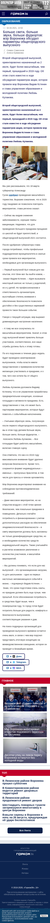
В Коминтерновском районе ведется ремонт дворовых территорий (20, 791)
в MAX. (16, 668)
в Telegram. (18, 662)
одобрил (13, 195)
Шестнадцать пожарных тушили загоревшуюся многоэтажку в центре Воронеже (23, 808)
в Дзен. (16, 656)
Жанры (25, 869)
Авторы (25, 873)
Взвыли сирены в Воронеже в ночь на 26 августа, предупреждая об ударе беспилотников (24, 817)
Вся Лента (25, 830)
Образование (11, 21)
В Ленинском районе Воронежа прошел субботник (22, 782)
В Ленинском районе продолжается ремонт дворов (22, 799)
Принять (44, 916)
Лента (25, 864)
